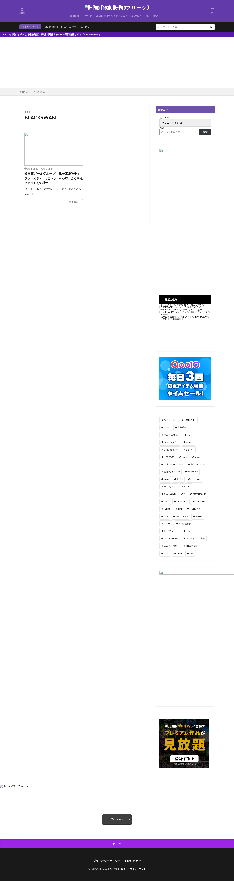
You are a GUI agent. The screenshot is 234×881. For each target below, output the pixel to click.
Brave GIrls (192, 471)
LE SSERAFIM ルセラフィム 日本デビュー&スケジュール (184, 313)
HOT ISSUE (169, 457)
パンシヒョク (185, 523)
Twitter (87, 15)
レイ (192, 553)
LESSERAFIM (190, 420)
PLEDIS (167, 508)
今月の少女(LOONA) (173, 464)
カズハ (180, 479)
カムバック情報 (171, 545)
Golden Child (170, 494)
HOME (25, 92)
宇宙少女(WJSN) (198, 464)
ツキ (166, 516)
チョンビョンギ (171, 449)
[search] (211, 27)
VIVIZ (166, 479)
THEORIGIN (191, 545)
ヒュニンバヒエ (171, 531)
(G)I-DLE (190, 449)
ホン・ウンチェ (171, 442)
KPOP (155, 15)
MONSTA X (195, 508)
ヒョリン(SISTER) (172, 471)
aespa (184, 457)
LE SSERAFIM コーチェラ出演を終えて (180, 307)
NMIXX (63, 26)
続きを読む (74, 202)
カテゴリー (165, 118)
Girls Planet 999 (171, 538)
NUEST (187, 486)
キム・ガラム (182, 516)
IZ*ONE (135, 15)
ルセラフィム (76, 26)
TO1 (180, 508)
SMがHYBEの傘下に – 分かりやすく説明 (181, 309)
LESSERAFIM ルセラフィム (110, 15)
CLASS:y (189, 442)
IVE (147, 15)
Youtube (74, 15)
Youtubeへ (117, 819)
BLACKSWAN (40, 92)
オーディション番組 (195, 538)
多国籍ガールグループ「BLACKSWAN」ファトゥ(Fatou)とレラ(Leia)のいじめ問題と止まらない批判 (53, 178)
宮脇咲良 (182, 427)
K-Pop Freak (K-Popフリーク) (127, 868)
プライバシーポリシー (107, 860)
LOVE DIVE (195, 479)
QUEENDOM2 (199, 494)
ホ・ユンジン (170, 486)
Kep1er (47, 26)
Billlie (55, 26)
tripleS (197, 457)
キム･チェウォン (171, 435)
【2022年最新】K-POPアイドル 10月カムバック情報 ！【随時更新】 (184, 318)
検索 (161, 127)
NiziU (166, 501)
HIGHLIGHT (182, 501)
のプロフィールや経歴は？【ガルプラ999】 (183, 304)
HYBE (166, 553)
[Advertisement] (117, 63)
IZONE (167, 427)
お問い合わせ (133, 860)
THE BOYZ (200, 501)
